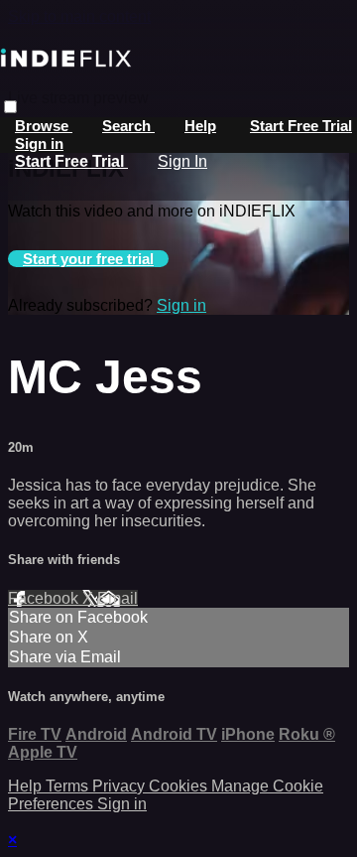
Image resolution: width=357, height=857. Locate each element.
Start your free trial (88, 258)
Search (128, 125)
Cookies (180, 786)
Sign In (182, 161)
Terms (69, 786)
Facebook (45, 598)
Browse (43, 125)
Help (200, 125)
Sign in (39, 143)
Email (117, 598)
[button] (10, 106)
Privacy (120, 786)
